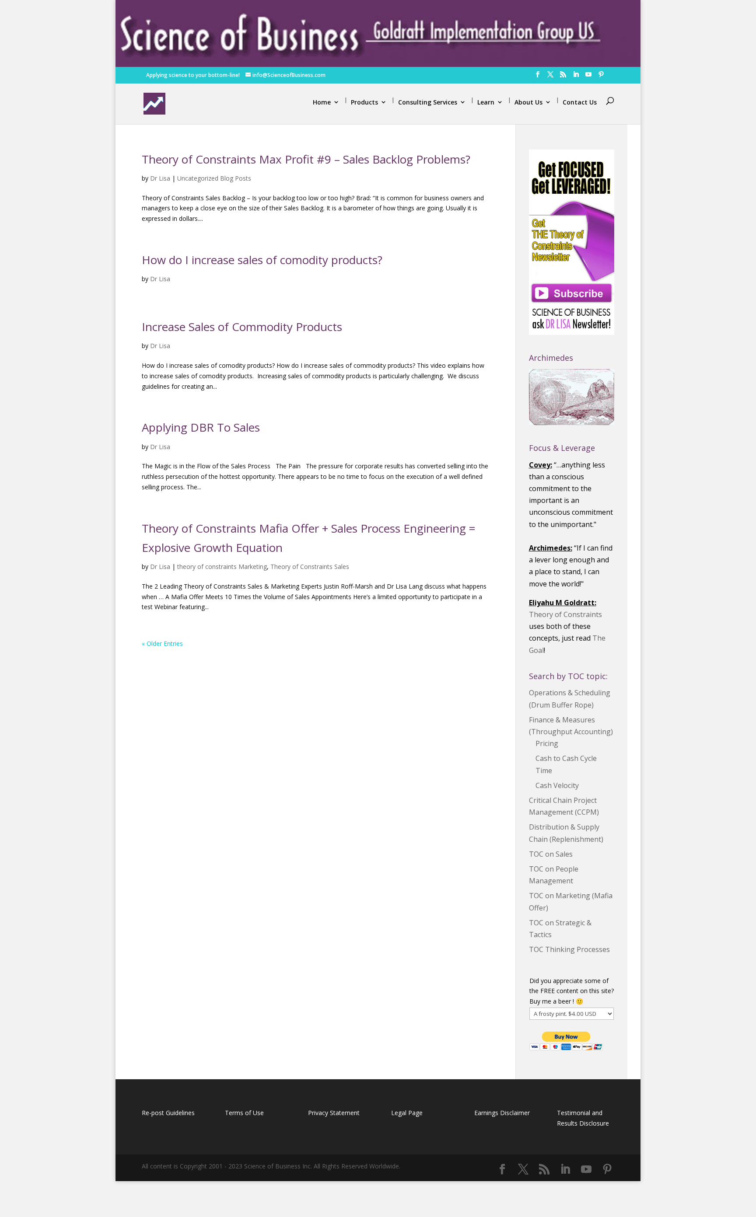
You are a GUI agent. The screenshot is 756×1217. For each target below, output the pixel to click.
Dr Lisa (160, 178)
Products (364, 102)
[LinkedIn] (576, 77)
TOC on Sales (551, 854)
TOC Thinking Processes (569, 949)
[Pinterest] (601, 77)
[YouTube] (588, 77)
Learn (485, 102)
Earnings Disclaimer (502, 1113)
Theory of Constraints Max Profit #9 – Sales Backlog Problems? (306, 159)
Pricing (547, 743)
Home (322, 102)
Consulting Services (427, 102)
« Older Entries (162, 643)
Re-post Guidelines (168, 1113)
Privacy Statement (334, 1113)
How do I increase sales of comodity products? (262, 260)
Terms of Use (244, 1113)
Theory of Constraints (565, 614)
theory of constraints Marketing (222, 566)
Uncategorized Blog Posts (214, 178)
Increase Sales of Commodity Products (242, 327)
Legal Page (407, 1113)
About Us (528, 102)
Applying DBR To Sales (201, 427)
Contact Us (580, 102)
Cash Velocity (557, 785)
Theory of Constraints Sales (309, 566)
